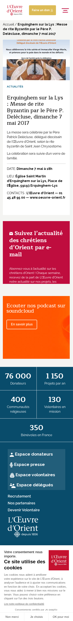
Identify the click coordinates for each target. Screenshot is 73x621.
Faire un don (41, 10)
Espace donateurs (34, 454)
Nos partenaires (21, 503)
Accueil (8, 24)
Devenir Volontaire (24, 510)
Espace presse (29, 464)
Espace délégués (34, 484)
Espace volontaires (35, 474)
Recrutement (19, 496)
